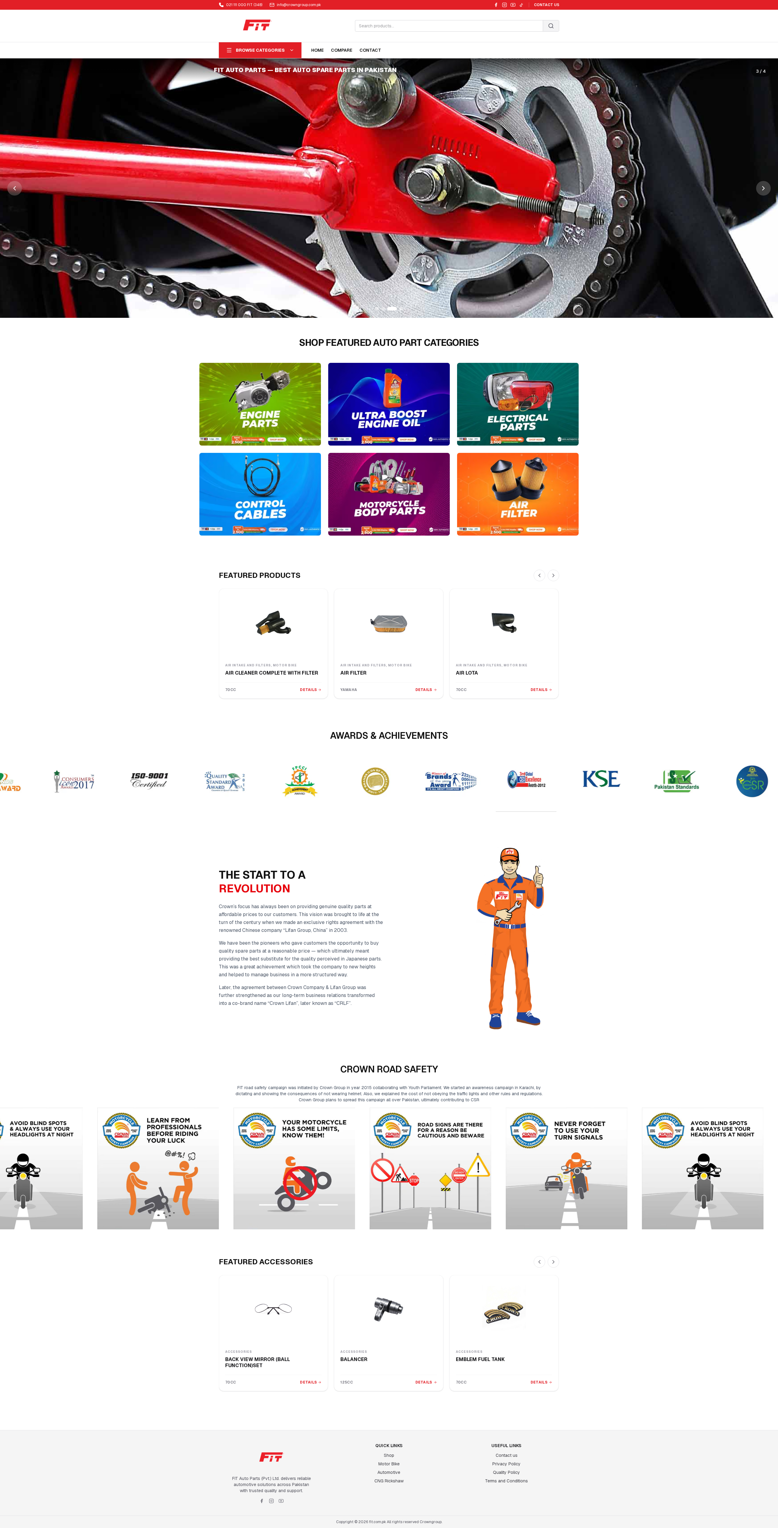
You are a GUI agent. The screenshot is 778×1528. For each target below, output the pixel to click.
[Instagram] (504, 4)
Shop (389, 1455)
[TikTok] (521, 4)
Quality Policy (506, 1472)
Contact (370, 50)
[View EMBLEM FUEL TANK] (504, 1309)
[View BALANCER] (388, 1309)
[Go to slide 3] (389, 309)
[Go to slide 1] (377, 309)
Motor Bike (389, 1464)
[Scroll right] (553, 575)
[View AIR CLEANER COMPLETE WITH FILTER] (273, 623)
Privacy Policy (506, 1464)
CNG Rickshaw (389, 1481)
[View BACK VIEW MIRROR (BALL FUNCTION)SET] (273, 1309)
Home (317, 50)
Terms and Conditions (506, 1481)
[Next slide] (763, 188)
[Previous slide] (14, 188)
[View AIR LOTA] (504, 623)
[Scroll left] (539, 575)
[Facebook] (496, 4)
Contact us (507, 1455)
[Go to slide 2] (383, 309)
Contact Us (546, 4)
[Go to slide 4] (398, 309)
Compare (341, 50)
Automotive (388, 1472)
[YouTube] (513, 4)
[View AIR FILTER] (388, 623)
